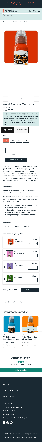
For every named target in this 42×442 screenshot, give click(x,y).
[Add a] (17, 150)
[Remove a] (8, 150)
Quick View (30, 329)
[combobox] (22, 15)
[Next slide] (36, 99)
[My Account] (30, 11)
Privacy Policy (9, 437)
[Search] (3, 15)
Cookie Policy (20, 437)
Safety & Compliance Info (12, 302)
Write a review (21, 370)
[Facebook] (4, 423)
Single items (7, 130)
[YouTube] (11, 423)
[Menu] (39, 11)
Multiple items (21, 130)
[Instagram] (7, 423)
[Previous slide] (5, 99)
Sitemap (29, 437)
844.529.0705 (9, 414)
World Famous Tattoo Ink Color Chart (17, 226)
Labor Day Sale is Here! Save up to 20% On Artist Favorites (21, 4)
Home (4, 22)
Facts (35, 437)
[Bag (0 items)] (34, 11)
